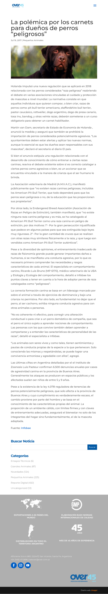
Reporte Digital (19, 482)
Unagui (94, 590)
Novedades (17, 471)
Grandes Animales (21, 466)
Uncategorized (19, 488)
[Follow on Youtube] (28, 565)
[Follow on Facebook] (14, 565)
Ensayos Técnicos (20, 461)
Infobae (26, 428)
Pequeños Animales (33, 40)
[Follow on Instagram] (21, 565)
